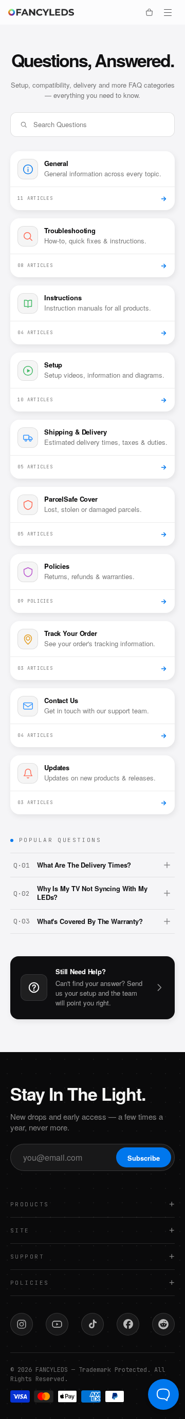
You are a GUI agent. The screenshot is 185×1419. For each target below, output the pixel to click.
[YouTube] (57, 1324)
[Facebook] (128, 1324)
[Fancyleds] (45, 12)
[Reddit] (163, 1324)
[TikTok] (92, 1324)
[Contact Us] (159, 987)
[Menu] (167, 12)
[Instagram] (21, 1324)
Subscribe (143, 1158)
